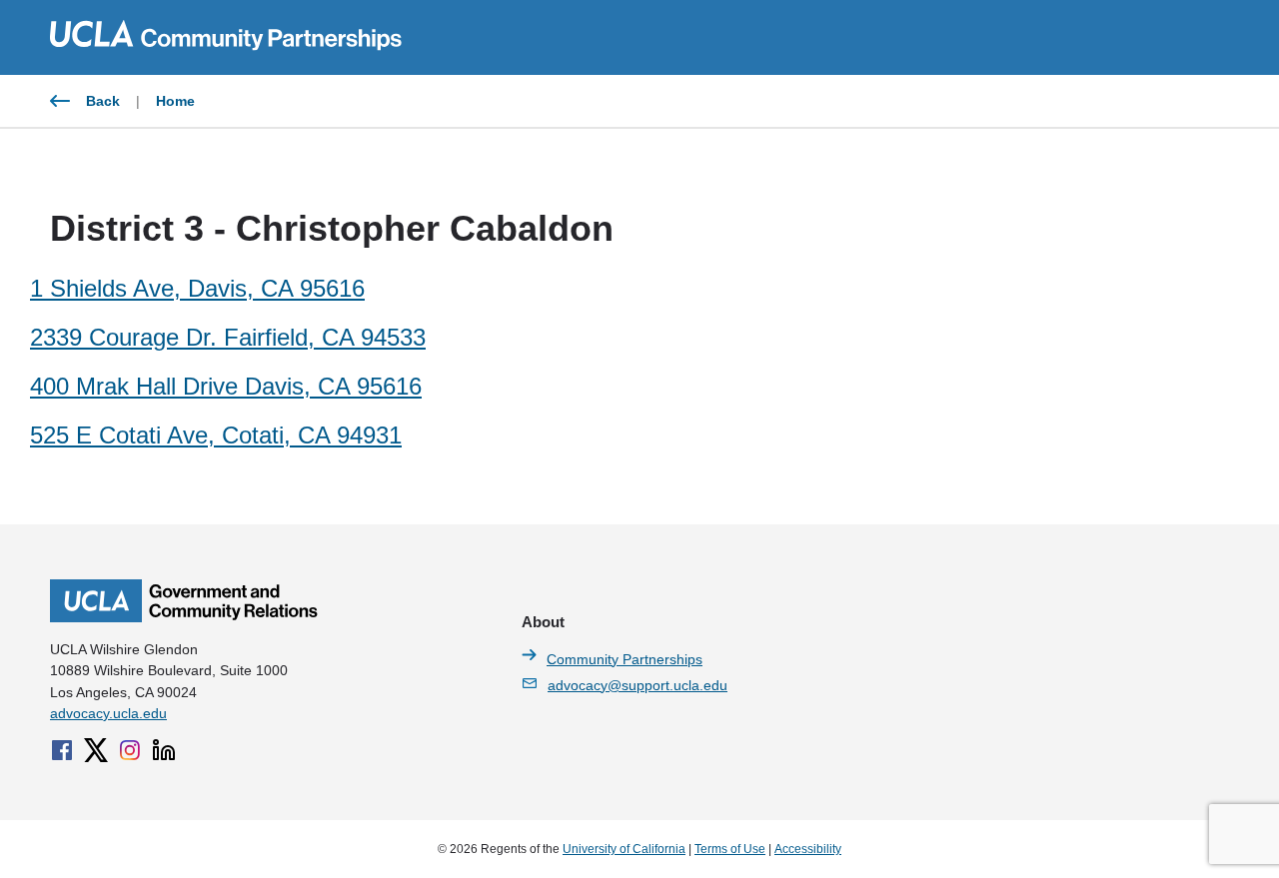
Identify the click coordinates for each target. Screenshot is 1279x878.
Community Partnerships (624, 659)
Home (175, 101)
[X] (96, 750)
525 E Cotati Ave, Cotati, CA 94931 (216, 435)
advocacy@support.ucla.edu (637, 685)
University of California (624, 849)
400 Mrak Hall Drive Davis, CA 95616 (226, 386)
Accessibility (807, 849)
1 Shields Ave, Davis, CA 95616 (197, 288)
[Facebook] (62, 750)
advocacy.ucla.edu (108, 713)
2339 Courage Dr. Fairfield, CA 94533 (228, 337)
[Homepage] (184, 617)
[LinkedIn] (164, 750)
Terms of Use (729, 849)
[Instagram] (130, 750)
